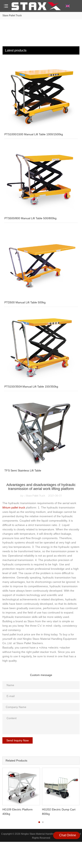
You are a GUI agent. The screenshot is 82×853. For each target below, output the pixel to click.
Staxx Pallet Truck (12, 15)
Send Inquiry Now (17, 740)
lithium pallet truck (13, 507)
